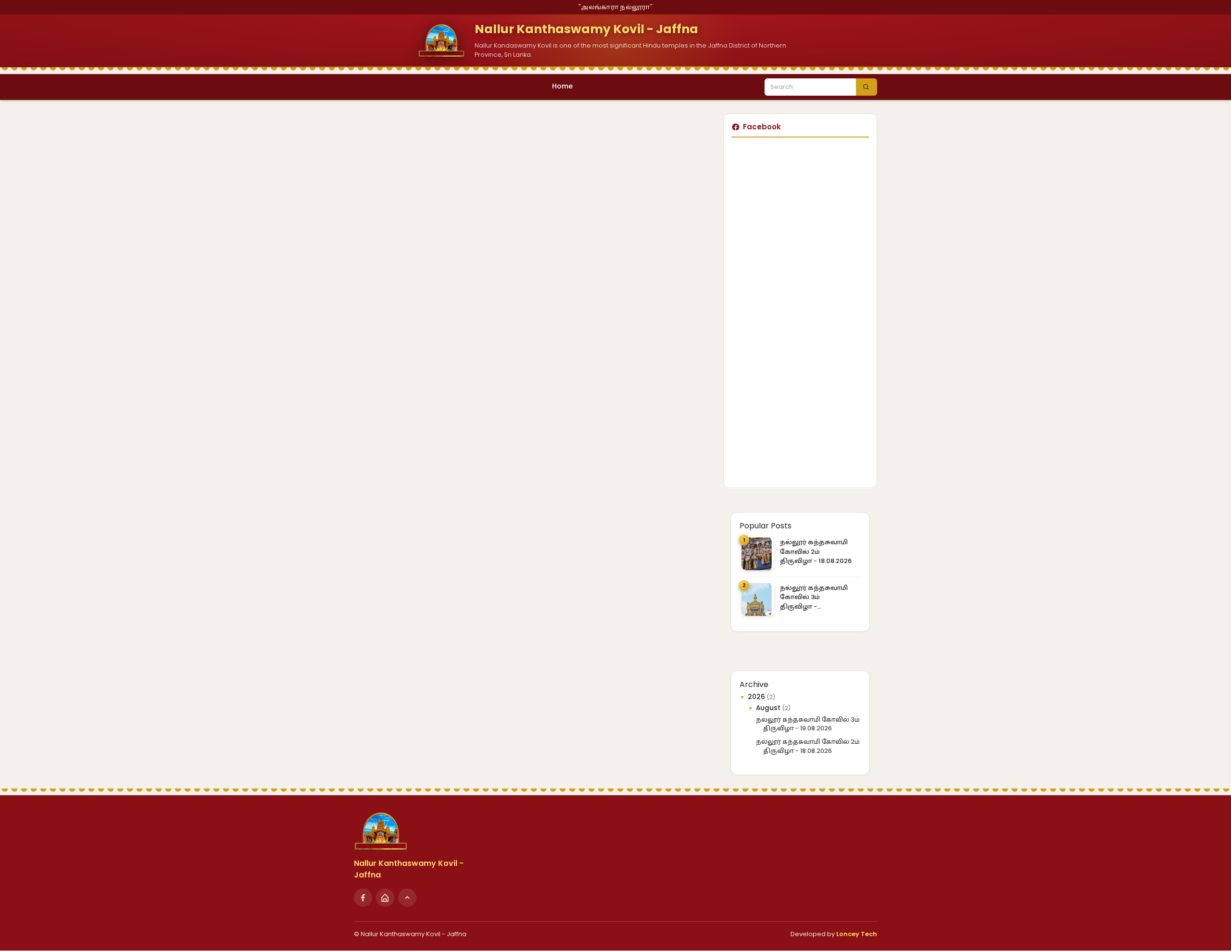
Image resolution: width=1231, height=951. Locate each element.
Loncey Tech (856, 933)
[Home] (385, 897)
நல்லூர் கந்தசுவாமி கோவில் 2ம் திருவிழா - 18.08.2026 (816, 551)
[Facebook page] (363, 897)
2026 (757, 696)
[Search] (866, 87)
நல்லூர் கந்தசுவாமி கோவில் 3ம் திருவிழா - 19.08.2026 (814, 597)
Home (562, 86)
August (769, 708)
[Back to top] (407, 897)
